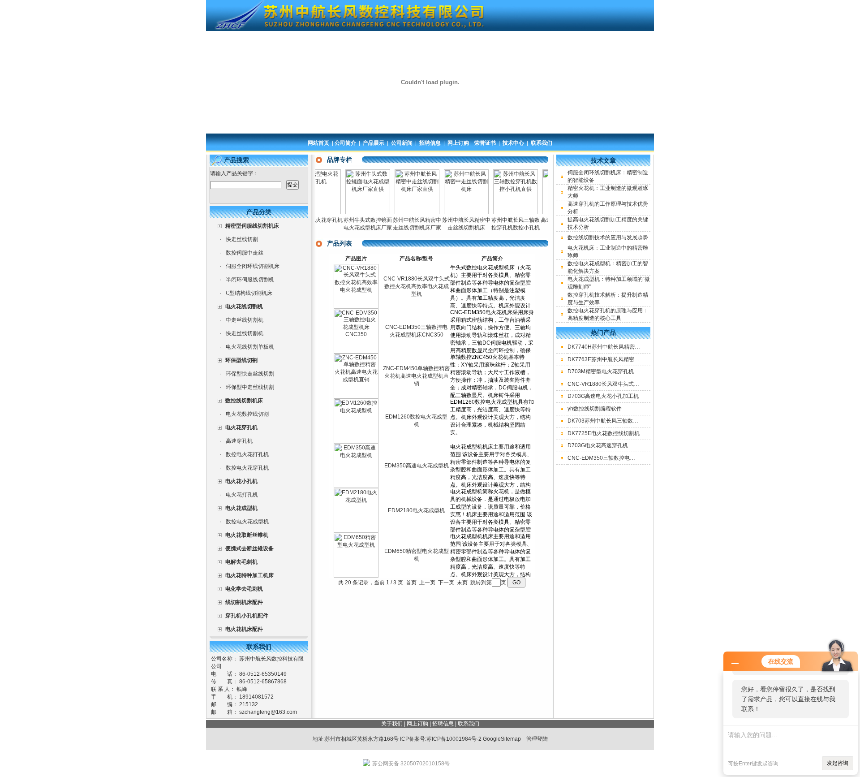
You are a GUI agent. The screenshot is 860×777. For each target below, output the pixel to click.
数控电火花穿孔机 (247, 468)
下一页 (446, 582)
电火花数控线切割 (247, 414)
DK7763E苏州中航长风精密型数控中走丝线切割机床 (630, 359)
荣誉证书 (485, 143)
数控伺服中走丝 (244, 253)
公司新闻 (402, 143)
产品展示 (373, 143)
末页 (462, 582)
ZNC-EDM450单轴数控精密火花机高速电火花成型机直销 (416, 376)
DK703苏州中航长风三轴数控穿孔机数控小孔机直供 (630, 421)
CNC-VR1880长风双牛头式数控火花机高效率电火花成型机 (416, 286)
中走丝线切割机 (244, 320)
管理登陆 (537, 739)
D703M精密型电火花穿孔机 (601, 371)
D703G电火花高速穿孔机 (598, 445)
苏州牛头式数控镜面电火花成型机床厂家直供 (355, 227)
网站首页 (318, 143)
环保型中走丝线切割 (250, 387)
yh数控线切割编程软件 (595, 409)
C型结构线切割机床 (249, 293)
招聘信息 (430, 143)
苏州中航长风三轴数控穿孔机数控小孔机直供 (502, 227)
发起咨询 (837, 763)
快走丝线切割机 (244, 333)
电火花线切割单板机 (250, 347)
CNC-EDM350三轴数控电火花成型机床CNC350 (626, 458)
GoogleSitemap (502, 739)
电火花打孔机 (242, 495)
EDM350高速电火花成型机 (416, 465)
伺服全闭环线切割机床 (253, 266)
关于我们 (392, 724)
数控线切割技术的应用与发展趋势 (608, 237)
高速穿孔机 (239, 441)
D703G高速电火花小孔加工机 (603, 396)
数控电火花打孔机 (247, 454)
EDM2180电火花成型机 (416, 510)
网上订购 (458, 143)
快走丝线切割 (242, 239)
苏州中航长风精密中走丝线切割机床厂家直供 (404, 227)
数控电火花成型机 (247, 521)
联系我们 (541, 143)
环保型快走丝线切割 (250, 374)
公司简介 (345, 143)
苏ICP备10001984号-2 (454, 739)
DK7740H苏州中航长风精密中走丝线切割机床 (623, 347)
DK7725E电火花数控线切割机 (604, 433)
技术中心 (513, 143)
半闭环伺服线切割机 (250, 279)
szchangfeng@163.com (268, 712)
